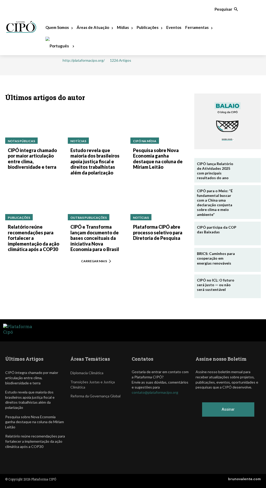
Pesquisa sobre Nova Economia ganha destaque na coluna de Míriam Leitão (158, 158)
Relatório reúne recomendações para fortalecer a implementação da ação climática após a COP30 (33, 238)
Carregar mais (94, 261)
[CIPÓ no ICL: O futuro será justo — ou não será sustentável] (248, 286)
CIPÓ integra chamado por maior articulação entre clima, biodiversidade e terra (32, 158)
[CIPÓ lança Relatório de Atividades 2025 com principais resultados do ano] (248, 170)
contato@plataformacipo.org (155, 392)
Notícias (78, 141)
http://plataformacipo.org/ (84, 60)
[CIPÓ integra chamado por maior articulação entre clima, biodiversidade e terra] (34, 125)
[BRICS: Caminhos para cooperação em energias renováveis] (248, 260)
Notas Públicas (21, 141)
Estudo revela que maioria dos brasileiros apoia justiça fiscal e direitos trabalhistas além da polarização (94, 161)
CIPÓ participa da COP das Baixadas (216, 229)
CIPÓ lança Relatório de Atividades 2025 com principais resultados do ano (215, 170)
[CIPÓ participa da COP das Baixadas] (248, 233)
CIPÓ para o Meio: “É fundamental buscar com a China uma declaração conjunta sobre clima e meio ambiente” (215, 203)
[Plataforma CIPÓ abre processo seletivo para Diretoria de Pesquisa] (159, 202)
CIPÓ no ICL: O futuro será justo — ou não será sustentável (215, 285)
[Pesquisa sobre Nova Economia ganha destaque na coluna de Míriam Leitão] (159, 125)
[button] (226, 9)
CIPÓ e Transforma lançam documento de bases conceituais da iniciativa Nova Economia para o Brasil (94, 238)
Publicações (19, 218)
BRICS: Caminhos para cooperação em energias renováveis (216, 258)
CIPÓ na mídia (144, 141)
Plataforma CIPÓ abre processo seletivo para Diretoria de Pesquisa (157, 232)
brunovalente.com (244, 479)
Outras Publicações (88, 218)
